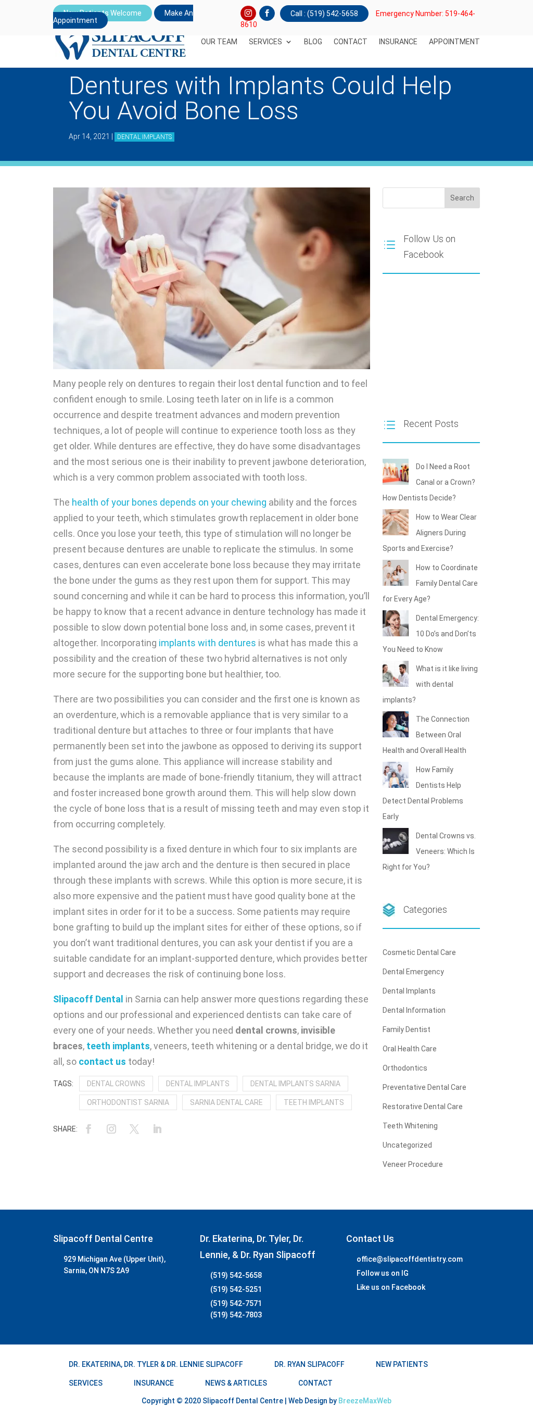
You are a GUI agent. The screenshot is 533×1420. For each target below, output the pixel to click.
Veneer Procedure (413, 1164)
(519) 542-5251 (236, 1289)
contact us (102, 1061)
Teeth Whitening (410, 1126)
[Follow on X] (134, 1129)
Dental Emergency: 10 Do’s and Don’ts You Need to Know (431, 634)
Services (265, 42)
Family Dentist (406, 1029)
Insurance (398, 42)
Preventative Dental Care (424, 1087)
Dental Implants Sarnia (295, 1083)
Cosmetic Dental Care (419, 952)
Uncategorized (407, 1145)
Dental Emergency (413, 971)
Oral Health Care (410, 1049)
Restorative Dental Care (423, 1106)
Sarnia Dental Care (226, 1102)
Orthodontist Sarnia (128, 1102)
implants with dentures (207, 642)
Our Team (219, 42)
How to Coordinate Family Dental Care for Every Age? (430, 583)
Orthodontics (405, 1068)
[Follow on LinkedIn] (157, 1129)
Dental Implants (144, 137)
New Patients (402, 1364)
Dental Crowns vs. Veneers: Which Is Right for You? (429, 851)
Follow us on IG (383, 1273)
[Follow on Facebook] (267, 13)
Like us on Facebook (391, 1287)
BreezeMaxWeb (364, 1401)
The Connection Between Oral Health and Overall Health (426, 735)
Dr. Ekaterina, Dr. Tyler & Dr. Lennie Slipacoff (156, 1364)
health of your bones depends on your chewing (169, 502)
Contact (350, 42)
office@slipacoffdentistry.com (410, 1259)
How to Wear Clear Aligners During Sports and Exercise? (430, 532)
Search (462, 198)
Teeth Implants (314, 1102)
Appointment (454, 42)
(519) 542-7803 (236, 1315)
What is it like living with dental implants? (430, 684)
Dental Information (414, 1010)
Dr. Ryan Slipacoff (309, 1364)
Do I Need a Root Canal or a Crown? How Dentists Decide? (429, 482)
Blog (313, 42)
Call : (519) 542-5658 (324, 13)
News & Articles (236, 1383)
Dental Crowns (116, 1083)
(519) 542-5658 (236, 1275)
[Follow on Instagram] (248, 13)
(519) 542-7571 (236, 1303)
